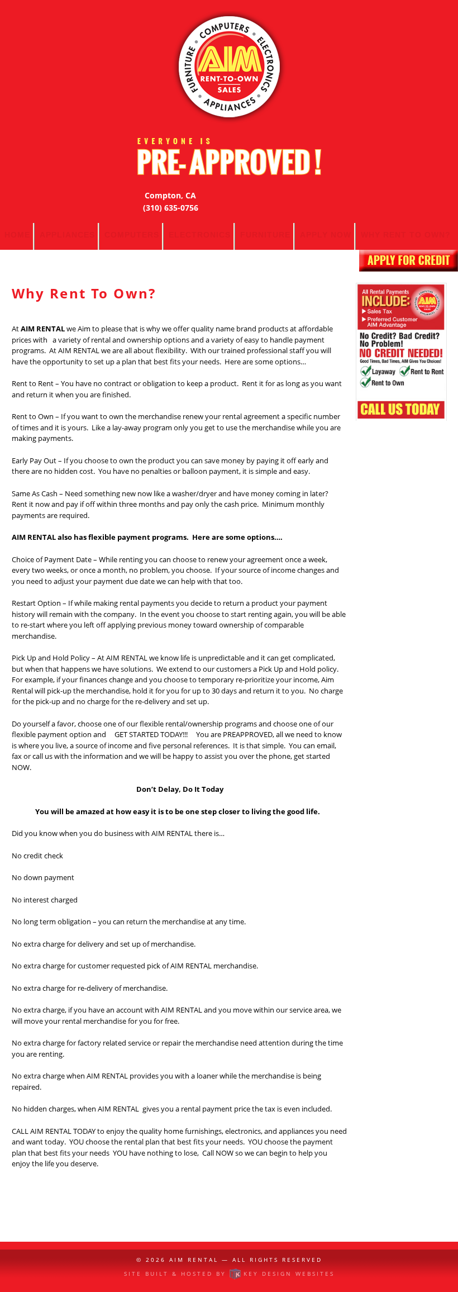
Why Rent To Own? (406, 234)
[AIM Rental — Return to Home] (229, 67)
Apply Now (325, 234)
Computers (131, 234)
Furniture (265, 234)
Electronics (200, 234)
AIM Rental (193, 1260)
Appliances (67, 234)
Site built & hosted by (229, 1273)
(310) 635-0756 (170, 207)
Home (17, 234)
